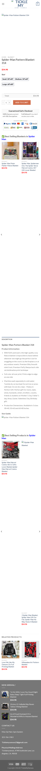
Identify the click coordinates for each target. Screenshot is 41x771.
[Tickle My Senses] (20, 4)
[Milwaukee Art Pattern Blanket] (30, 649)
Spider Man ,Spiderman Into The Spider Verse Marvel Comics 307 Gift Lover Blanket (30, 166)
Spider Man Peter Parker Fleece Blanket (10, 164)
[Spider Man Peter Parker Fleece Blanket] (10, 150)
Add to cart (21, 102)
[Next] (39, 239)
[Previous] (1, 239)
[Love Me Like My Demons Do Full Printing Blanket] (10, 649)
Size (3, 75)
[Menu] (3, 4)
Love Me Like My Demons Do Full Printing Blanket (8, 664)
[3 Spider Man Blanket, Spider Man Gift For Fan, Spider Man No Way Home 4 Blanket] (30, 526)
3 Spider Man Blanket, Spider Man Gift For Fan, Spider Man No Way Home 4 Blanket (30, 618)
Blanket (11, 57)
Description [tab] (7, 339)
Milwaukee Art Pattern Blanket (30, 663)
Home (4, 57)
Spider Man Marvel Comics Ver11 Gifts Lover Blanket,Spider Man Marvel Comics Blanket (9, 466)
